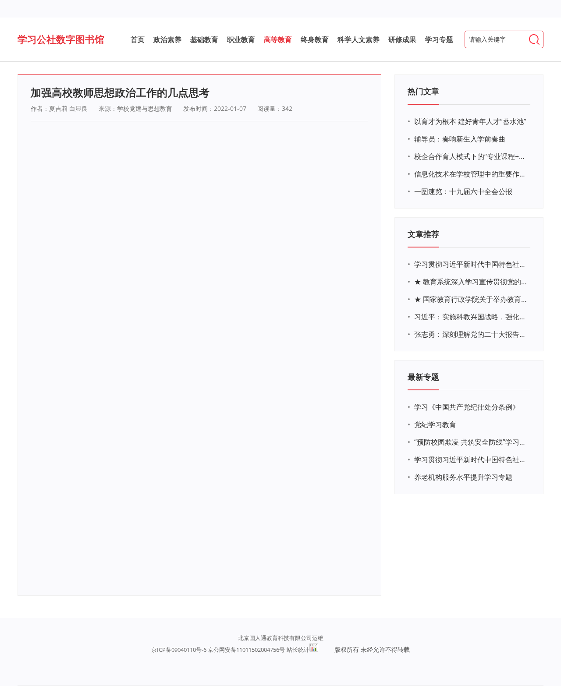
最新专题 (423, 376)
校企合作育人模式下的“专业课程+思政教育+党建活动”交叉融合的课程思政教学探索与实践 (471, 156)
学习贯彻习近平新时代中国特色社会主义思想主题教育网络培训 (471, 264)
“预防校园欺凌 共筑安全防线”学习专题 (471, 442)
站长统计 (298, 650)
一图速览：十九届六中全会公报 (463, 191)
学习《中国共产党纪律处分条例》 (466, 407)
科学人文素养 (358, 39)
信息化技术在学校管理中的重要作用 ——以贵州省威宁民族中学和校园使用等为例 (471, 174)
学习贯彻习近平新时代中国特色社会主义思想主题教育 (471, 459)
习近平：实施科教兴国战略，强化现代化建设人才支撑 (471, 317)
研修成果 (402, 39)
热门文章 (423, 91)
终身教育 (315, 39)
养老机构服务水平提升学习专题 (463, 477)
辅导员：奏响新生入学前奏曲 (459, 139)
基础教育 (204, 39)
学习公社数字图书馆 (61, 39)
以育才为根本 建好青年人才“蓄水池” (470, 121)
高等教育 (278, 39)
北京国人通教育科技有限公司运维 (280, 638)
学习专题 (439, 39)
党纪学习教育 (435, 424)
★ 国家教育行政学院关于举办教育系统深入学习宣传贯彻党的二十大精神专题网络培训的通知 (471, 299)
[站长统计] (313, 650)
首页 (138, 39)
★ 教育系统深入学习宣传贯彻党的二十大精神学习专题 (471, 281)
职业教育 (241, 39)
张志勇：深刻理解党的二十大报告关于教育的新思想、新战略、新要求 (471, 334)
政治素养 (167, 39)
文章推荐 (423, 234)
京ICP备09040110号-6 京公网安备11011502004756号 (218, 650)
